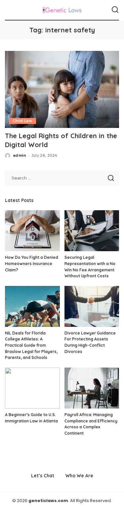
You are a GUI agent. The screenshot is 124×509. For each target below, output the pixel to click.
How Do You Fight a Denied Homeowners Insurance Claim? (31, 263)
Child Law (22, 121)
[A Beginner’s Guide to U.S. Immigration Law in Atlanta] (32, 388)
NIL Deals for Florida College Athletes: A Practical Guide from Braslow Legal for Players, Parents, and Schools (31, 345)
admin (19, 155)
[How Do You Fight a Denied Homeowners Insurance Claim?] (32, 230)
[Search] (115, 10)
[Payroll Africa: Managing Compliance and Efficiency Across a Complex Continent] (91, 388)
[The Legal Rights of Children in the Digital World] (62, 89)
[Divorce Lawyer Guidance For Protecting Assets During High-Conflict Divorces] (91, 306)
